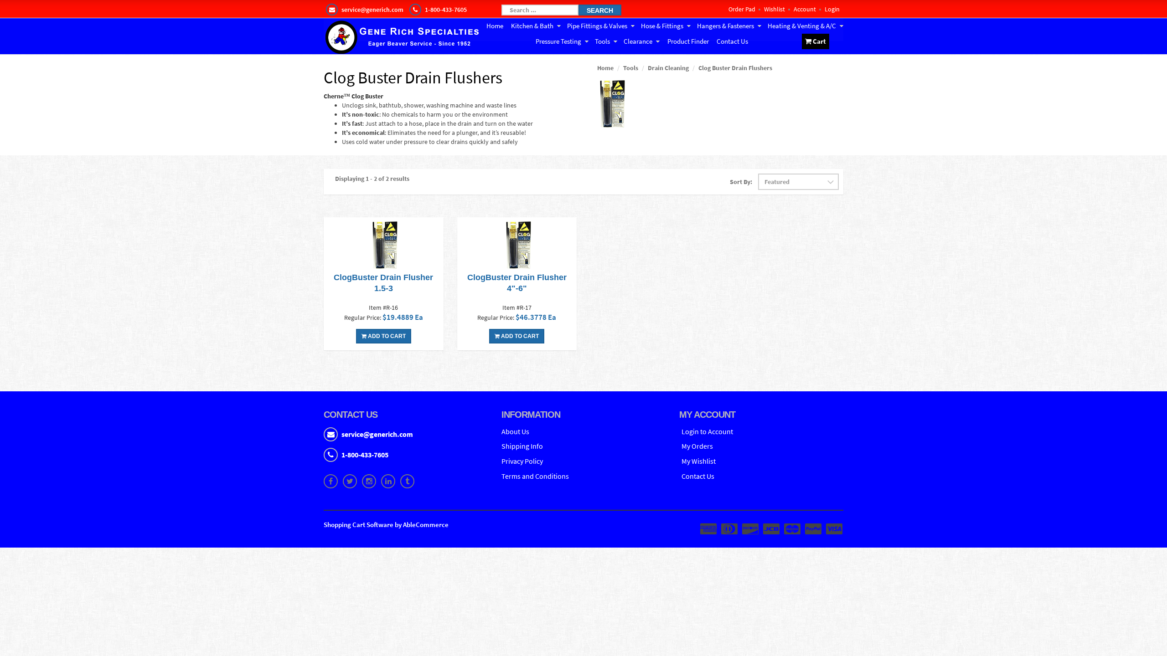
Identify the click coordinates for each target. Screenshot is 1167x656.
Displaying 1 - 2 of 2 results (372, 178)
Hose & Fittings (662, 25)
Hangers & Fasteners (725, 25)
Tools (602, 41)
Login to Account (707, 431)
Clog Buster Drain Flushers (735, 68)
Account (805, 9)
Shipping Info (522, 446)
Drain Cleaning (668, 68)
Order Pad (741, 9)
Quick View (383, 245)
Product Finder (688, 41)
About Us (515, 431)
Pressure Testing (558, 41)
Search (600, 10)
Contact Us (732, 41)
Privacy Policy (522, 461)
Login (832, 9)
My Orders (697, 446)
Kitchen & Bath (532, 25)
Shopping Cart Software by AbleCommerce (386, 524)
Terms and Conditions (535, 476)
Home (494, 25)
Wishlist (774, 9)
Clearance (638, 41)
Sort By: (741, 182)
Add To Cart (386, 336)
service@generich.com (377, 434)
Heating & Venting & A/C (802, 25)
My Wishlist (699, 461)
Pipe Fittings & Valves (597, 25)
